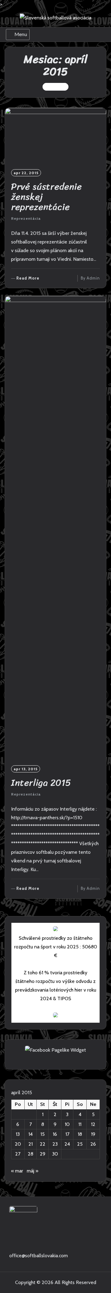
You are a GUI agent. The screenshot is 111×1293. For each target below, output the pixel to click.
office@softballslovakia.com (38, 1255)
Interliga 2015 (41, 782)
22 (42, 1144)
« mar (17, 1171)
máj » (32, 1171)
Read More (27, 278)
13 (18, 1134)
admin (93, 278)
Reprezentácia (26, 218)
